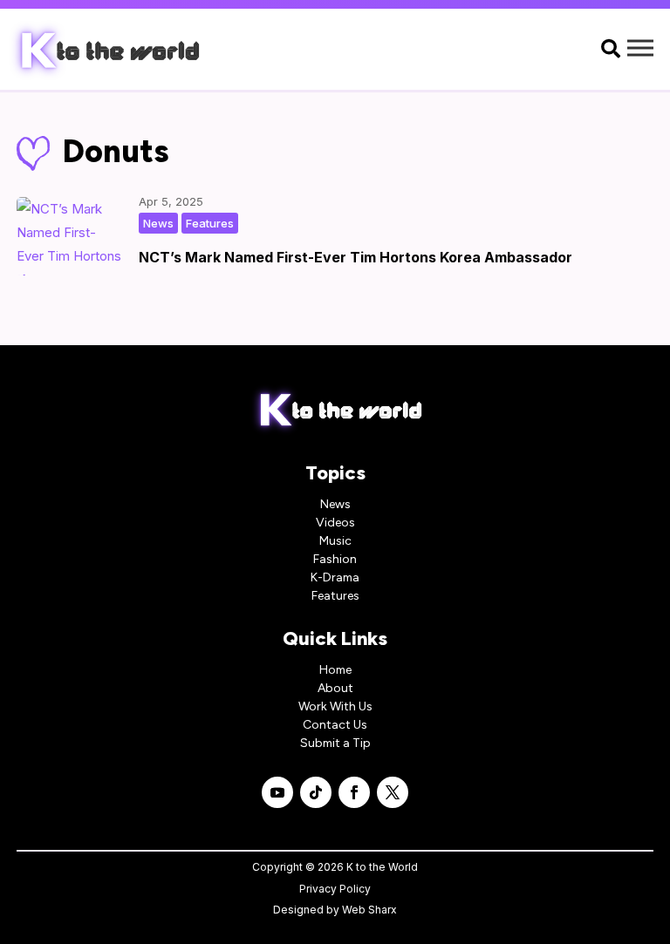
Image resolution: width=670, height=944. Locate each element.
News (158, 223)
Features (210, 223)
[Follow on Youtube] (277, 792)
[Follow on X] (392, 792)
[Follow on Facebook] (354, 792)
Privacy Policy (335, 888)
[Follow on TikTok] (316, 792)
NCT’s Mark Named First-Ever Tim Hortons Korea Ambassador (355, 257)
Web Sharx (369, 909)
